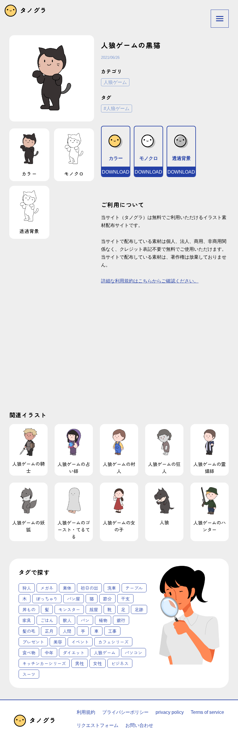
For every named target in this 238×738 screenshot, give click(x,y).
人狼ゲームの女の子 (119, 526)
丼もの (28, 609)
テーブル (134, 588)
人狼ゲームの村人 (119, 467)
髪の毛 (28, 631)
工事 (112, 631)
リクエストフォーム (97, 725)
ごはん (46, 620)
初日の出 (89, 588)
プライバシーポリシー (125, 712)
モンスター (69, 609)
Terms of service (207, 712)
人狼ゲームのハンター (209, 526)
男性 (79, 663)
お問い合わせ (139, 725)
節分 (107, 599)
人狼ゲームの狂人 (164, 467)
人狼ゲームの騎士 (28, 467)
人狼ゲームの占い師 (73, 467)
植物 (103, 620)
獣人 (67, 620)
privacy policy (170, 712)
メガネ (46, 588)
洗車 (111, 588)
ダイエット (73, 652)
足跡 (139, 609)
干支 (125, 599)
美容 (57, 642)
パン (85, 620)
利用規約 (86, 712)
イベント (80, 642)
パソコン (133, 652)
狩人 (26, 588)
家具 (26, 620)
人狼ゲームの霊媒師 (209, 467)
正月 (49, 631)
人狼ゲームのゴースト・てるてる (73, 529)
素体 (67, 588)
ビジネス (120, 663)
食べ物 (28, 652)
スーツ (28, 674)
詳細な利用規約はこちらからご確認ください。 (150, 280)
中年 (49, 652)
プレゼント (33, 642)
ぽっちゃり (47, 599)
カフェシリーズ (113, 642)
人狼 (164, 522)
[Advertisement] (61, 352)
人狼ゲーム (115, 82)
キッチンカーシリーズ (44, 663)
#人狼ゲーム (116, 108)
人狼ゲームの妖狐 (28, 526)
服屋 (93, 609)
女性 (97, 663)
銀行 (121, 620)
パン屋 (73, 599)
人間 (67, 631)
